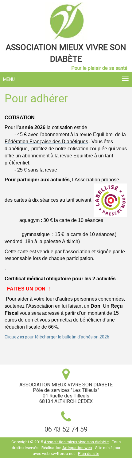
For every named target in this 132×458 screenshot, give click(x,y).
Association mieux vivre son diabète (76, 442)
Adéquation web (77, 447)
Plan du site (88, 453)
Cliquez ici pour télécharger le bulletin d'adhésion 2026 (57, 336)
